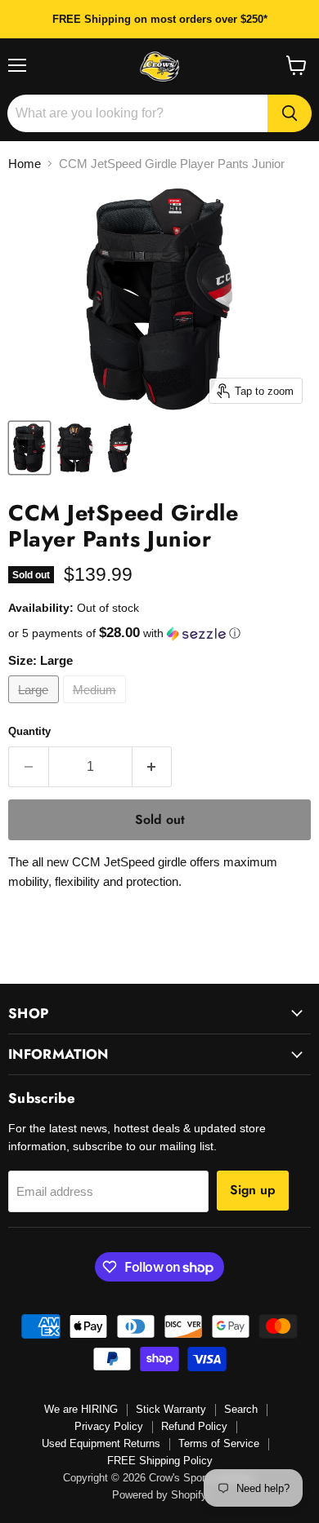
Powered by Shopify (159, 1495)
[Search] (289, 113)
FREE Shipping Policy (160, 1460)
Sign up (253, 1189)
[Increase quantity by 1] (153, 766)
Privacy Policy (108, 1426)
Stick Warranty (171, 1409)
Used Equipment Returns (101, 1443)
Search (241, 1409)
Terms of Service (218, 1443)
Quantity (29, 731)
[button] (159, 633)
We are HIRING (81, 1409)
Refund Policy (194, 1426)
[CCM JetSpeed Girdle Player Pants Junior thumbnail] (29, 448)
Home (24, 163)
